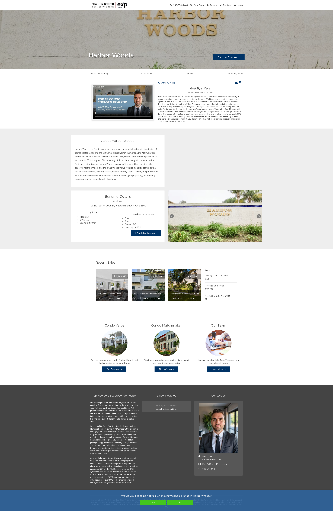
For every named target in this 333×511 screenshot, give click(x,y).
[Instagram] (240, 82)
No (180, 502)
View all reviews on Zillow (166, 409)
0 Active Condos (227, 57)
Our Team (199, 5)
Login (240, 5)
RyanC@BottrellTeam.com (214, 464)
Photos (190, 73)
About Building (99, 73)
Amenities (147, 73)
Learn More (218, 369)
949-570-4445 (180, 5)
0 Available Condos (145, 232)
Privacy (213, 5)
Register (227, 5)
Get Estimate (113, 369)
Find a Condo (165, 369)
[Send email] (236, 82)
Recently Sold (235, 73)
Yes (153, 502)
